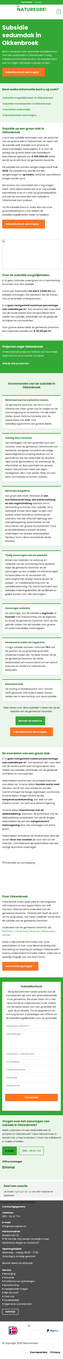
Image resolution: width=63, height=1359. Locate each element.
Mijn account (11, 1292)
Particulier (27, 2)
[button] (8, 12)
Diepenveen (48, 931)
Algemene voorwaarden (17, 1304)
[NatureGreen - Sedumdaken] (31, 13)
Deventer (34, 931)
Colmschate (21, 931)
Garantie (8, 1277)
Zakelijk (38, 2)
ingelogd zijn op (23, 1191)
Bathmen (7, 931)
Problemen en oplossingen (19, 1281)
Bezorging (9, 1273)
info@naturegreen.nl (14, 1226)
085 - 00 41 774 (11, 1216)
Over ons (8, 1296)
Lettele (6, 935)
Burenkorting (11, 1285)
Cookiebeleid (11, 1300)
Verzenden (31, 1097)
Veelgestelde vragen (15, 1289)
